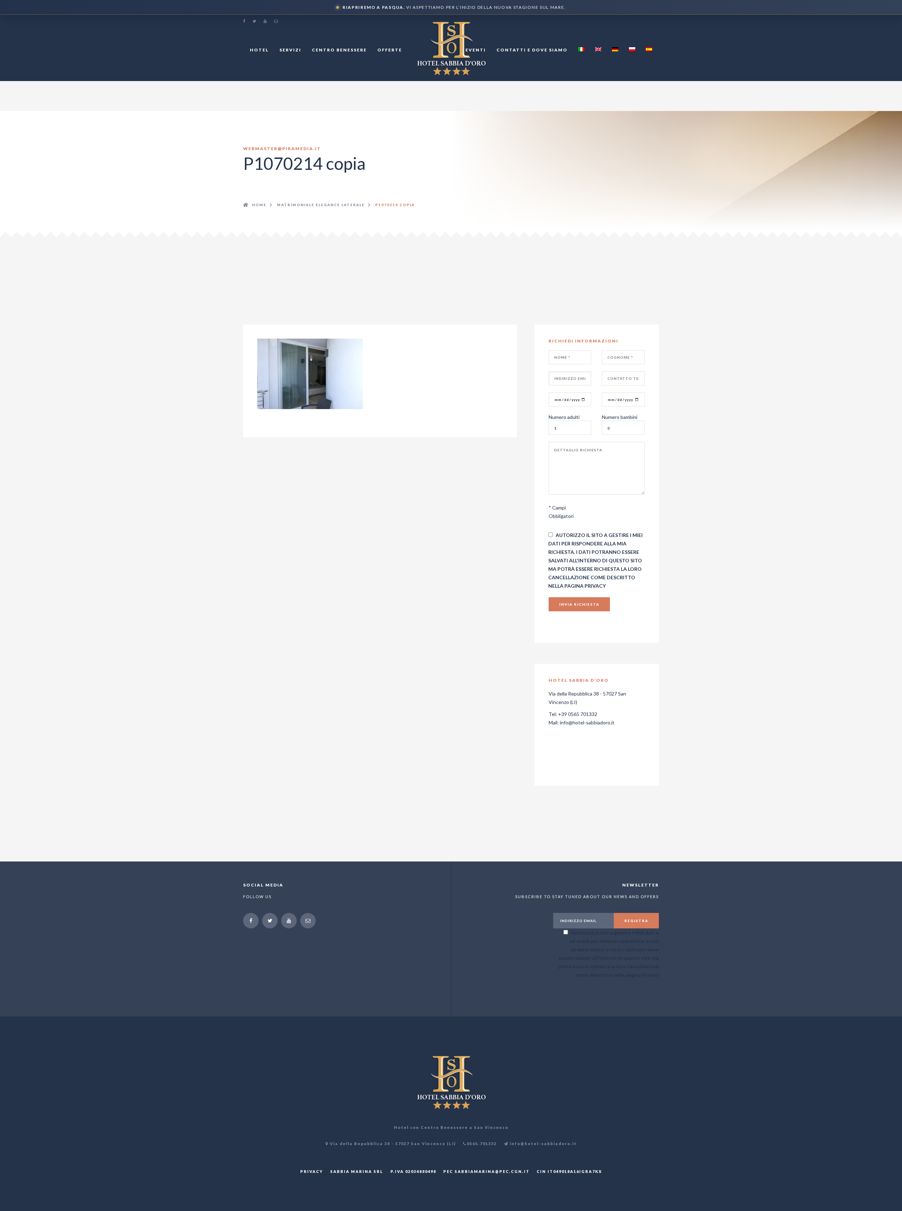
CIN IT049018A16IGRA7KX (569, 1171)
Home (259, 205)
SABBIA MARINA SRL (356, 1171)
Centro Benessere (339, 49)
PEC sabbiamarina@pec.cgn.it (486, 1171)
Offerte (389, 49)
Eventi (475, 49)
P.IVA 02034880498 (413, 1171)
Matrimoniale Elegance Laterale (321, 205)
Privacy (595, 586)
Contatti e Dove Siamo (532, 49)
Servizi (290, 49)
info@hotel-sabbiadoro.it (587, 722)
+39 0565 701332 (577, 714)
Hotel (259, 49)
